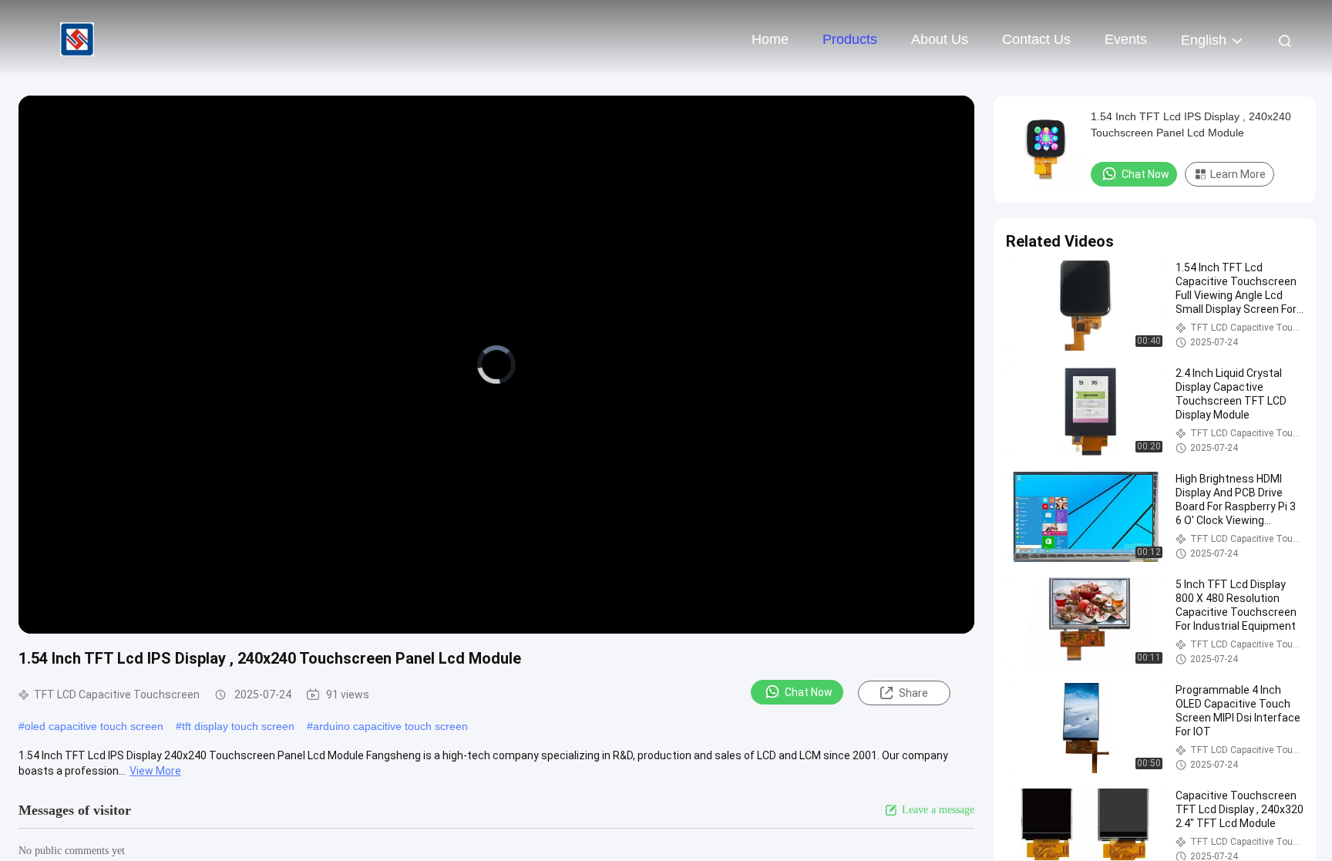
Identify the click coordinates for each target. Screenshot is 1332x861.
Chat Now (808, 692)
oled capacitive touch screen (94, 726)
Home (770, 39)
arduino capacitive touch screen (390, 726)
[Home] (77, 38)
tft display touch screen (238, 726)
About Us (939, 39)
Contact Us (1036, 39)
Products (849, 39)
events (1126, 39)
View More (155, 771)
